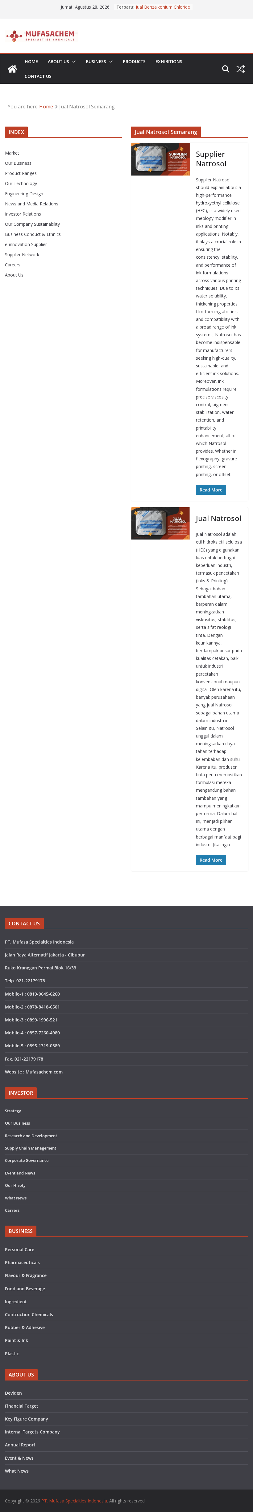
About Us (58, 61)
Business (96, 61)
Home (31, 61)
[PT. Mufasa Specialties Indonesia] (12, 69)
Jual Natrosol (218, 518)
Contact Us (38, 76)
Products (134, 61)
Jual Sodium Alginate (156, 6)
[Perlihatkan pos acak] (240, 69)
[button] (72, 61)
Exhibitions (169, 61)
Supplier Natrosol (211, 158)
